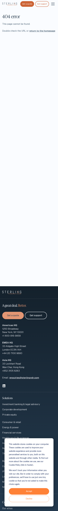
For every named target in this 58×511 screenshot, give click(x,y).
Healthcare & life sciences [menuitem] (15, 437)
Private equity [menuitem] (9, 414)
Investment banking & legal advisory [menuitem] (21, 404)
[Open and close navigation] (53, 4)
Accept (29, 491)
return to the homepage (42, 30)
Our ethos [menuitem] (7, 508)
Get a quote (27, 4)
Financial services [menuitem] (11, 432)
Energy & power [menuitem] (10, 427)
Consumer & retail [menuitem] (11, 422)
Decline (29, 499)
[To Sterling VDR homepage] (9, 4)
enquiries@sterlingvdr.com (24, 377)
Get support (42, 4)
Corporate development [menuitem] (14, 409)
